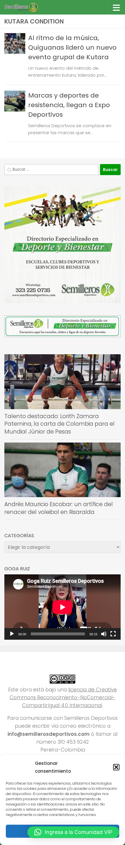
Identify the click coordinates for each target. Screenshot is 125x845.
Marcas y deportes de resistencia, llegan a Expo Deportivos (69, 105)
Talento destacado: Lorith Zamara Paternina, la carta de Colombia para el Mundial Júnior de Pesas (59, 424)
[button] (116, 767)
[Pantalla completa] (113, 634)
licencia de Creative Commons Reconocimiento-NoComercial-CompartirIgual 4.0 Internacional (63, 697)
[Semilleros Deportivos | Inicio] (26, 7)
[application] (62, 607)
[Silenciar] (104, 634)
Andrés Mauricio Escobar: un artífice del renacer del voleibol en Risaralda (58, 508)
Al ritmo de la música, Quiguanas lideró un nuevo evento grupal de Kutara (72, 47)
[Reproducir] (12, 634)
